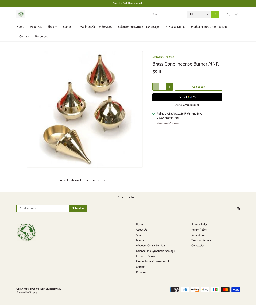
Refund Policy (199, 235)
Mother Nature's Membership (153, 261)
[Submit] (215, 14)
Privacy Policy (199, 224)
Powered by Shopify (26, 292)
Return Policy (199, 229)
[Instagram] (238, 209)
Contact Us (198, 245)
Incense (169, 56)
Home (139, 224)
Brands (140, 240)
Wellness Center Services (150, 245)
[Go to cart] (236, 14)
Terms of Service (201, 240)
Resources (142, 272)
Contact (140, 266)
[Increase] (169, 86)
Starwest (157, 56)
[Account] (228, 14)
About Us (141, 229)
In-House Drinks (145, 256)
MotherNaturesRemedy (48, 288)
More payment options (187, 105)
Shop (139, 235)
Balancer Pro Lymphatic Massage (155, 251)
